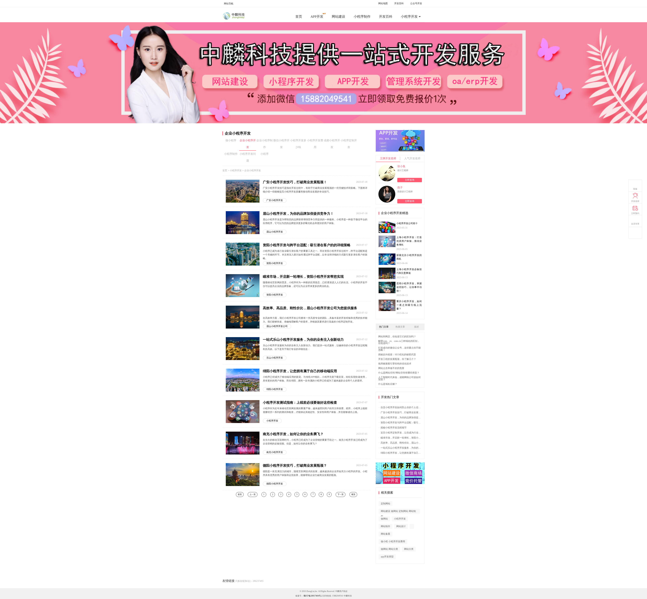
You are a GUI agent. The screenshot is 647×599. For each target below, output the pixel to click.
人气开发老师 (412, 158)
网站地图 (383, 3)
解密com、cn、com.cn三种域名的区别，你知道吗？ (399, 342)
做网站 (384, 518)
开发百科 (399, 3)
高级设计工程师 (405, 191)
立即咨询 (409, 180)
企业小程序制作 (264, 144)
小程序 (264, 153)
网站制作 (385, 526)
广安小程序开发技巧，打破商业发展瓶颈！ (295, 182)
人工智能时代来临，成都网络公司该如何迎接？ (399, 378)
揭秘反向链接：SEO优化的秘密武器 (397, 354)
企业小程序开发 (248, 144)
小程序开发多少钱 (298, 144)
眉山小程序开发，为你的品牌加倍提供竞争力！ (298, 213)
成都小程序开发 (332, 144)
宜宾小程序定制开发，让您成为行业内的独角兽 (401, 432)
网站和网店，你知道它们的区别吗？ (397, 336)
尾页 (353, 494)
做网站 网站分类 (389, 549)
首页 (298, 16)
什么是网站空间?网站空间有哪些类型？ (398, 373)
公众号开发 (416, 3)
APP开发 (317, 16)
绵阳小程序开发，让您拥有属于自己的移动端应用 (300, 371)
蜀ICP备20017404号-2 (312, 596)
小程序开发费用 (315, 144)
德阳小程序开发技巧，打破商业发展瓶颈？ (295, 465)
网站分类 (408, 549)
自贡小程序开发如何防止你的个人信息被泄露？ (401, 407)
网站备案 (385, 534)
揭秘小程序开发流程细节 (394, 427)
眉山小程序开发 (274, 232)
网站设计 (401, 526)
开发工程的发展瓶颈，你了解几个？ (397, 359)
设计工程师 (402, 170)
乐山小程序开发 (274, 358)
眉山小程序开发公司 (277, 326)
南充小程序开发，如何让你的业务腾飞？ (293, 434)
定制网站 (385, 503)
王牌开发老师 (388, 158)
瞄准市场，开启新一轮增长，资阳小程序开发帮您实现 (303, 276)
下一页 (340, 494)
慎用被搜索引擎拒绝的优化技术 (394, 364)
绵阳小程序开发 (274, 389)
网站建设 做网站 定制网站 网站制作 (398, 512)
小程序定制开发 (349, 144)
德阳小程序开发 (274, 483)
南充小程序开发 (274, 452)
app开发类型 (387, 556)
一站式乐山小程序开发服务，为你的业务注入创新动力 (303, 339)
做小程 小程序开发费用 (393, 541)
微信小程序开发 (281, 144)
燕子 (400, 187)
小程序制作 (362, 16)
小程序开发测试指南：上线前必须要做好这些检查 (300, 402)
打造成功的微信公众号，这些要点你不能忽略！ (399, 349)
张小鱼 (401, 166)
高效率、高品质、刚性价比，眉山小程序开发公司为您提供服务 (310, 308)
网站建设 (338, 16)
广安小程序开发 (274, 200)
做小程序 (230, 140)
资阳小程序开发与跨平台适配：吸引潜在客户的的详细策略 (306, 245)
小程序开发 (409, 16)
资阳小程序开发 (274, 263)
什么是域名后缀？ (387, 384)
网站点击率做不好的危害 (391, 368)
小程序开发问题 (248, 157)
